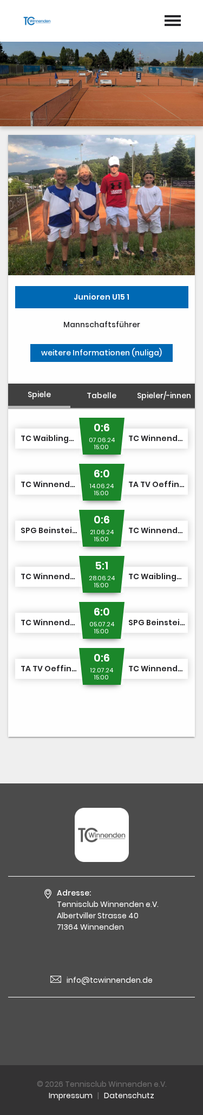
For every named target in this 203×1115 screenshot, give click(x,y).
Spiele (39, 394)
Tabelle (101, 395)
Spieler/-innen (164, 395)
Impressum (71, 1095)
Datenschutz (129, 1095)
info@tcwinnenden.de (110, 980)
